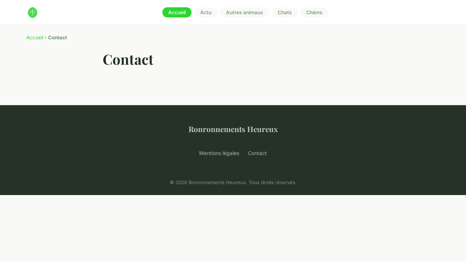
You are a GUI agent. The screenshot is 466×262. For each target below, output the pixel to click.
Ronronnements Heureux (233, 129)
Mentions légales (219, 153)
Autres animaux (244, 12)
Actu (206, 12)
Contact (257, 153)
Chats (285, 12)
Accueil (177, 12)
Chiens (314, 12)
